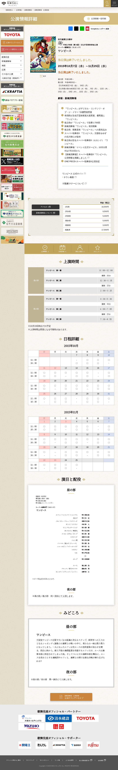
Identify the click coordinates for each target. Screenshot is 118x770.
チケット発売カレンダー (14, 49)
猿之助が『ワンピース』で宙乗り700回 (82, 122)
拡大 (44, 76)
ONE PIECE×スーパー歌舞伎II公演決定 (82, 161)
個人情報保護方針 (84, 760)
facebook (70, 28)
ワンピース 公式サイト (72, 173)
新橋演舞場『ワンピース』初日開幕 (80, 126)
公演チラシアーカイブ (14, 42)
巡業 (3, 69)
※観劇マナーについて (73, 183)
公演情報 (19, 10)
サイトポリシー (44, 760)
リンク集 (57, 760)
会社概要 (100, 760)
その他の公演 (7, 74)
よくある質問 (69, 760)
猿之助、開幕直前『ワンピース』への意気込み (85, 130)
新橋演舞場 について (44, 213)
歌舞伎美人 (9, 10)
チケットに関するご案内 (13, 760)
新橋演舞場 (28, 10)
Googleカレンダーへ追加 (100, 29)
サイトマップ (30, 760)
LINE (82, 28)
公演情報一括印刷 (98, 19)
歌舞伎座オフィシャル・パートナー (12, 29)
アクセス (44, 207)
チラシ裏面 (69, 177)
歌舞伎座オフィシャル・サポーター (12, 85)
